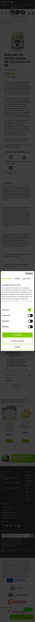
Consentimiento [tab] (7, 278)
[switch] (30, 315)
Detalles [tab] (17, 278)
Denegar (17, 347)
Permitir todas (17, 335)
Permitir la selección (17, 341)
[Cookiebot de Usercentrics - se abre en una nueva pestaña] (25, 273)
